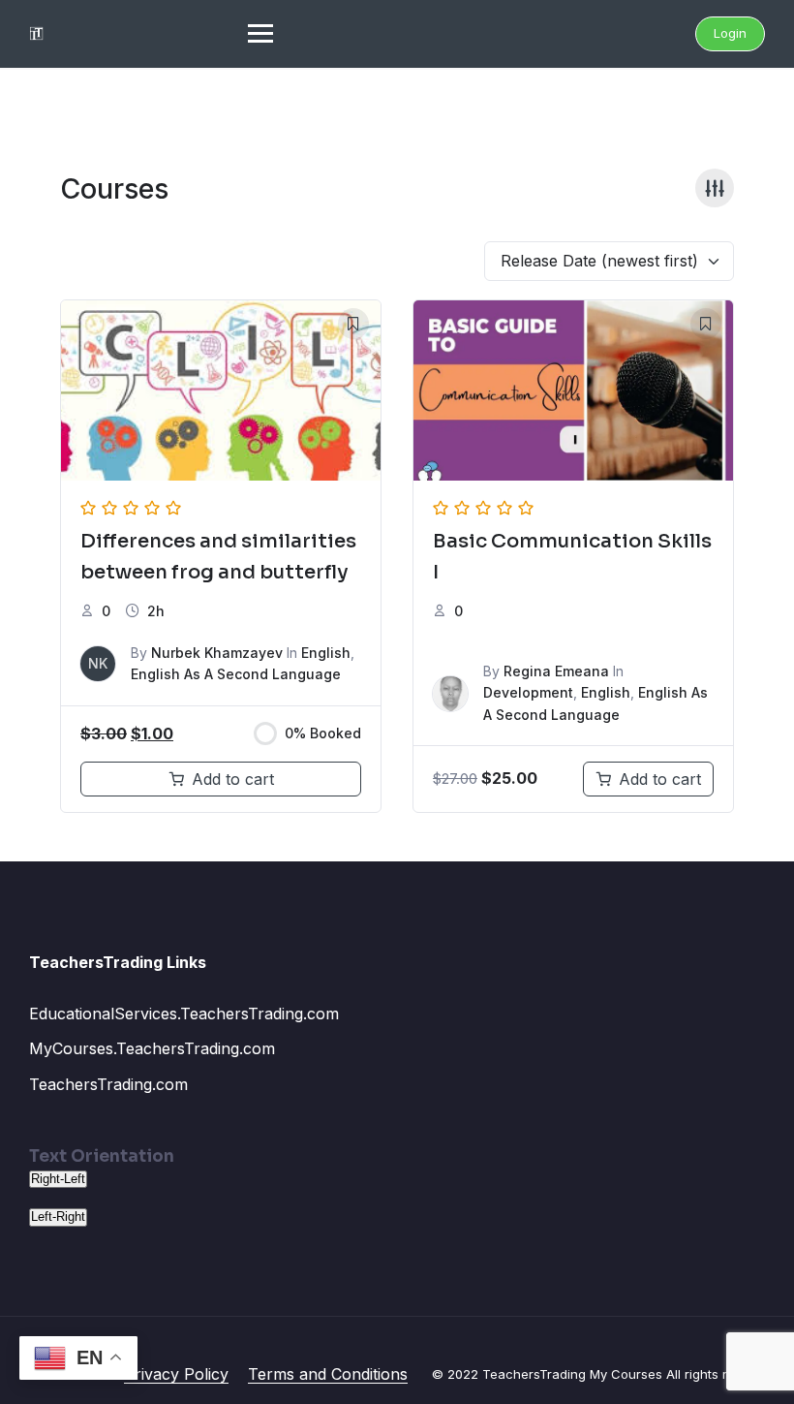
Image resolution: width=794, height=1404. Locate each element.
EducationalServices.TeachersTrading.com (184, 1013)
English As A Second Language (236, 674)
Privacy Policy (176, 1374)
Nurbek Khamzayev (217, 652)
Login (730, 33)
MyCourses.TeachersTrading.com (152, 1048)
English (326, 652)
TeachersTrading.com (108, 1084)
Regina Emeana (556, 671)
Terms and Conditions (328, 1374)
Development (528, 692)
